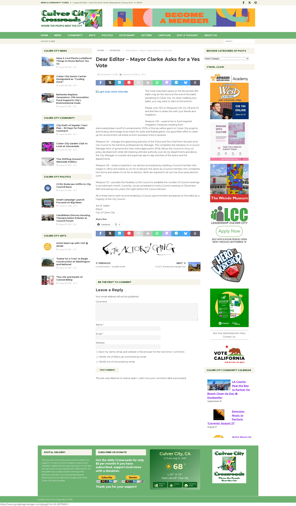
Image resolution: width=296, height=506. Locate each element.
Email (99, 333)
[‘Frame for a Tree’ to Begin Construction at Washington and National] (48, 262)
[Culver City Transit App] (229, 325)
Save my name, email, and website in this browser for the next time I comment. (142, 351)
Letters (146, 35)
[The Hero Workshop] (229, 283)
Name (99, 324)
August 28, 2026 (65, 67)
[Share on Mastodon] (166, 83)
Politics (107, 35)
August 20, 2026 (65, 224)
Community (75, 35)
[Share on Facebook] (100, 83)
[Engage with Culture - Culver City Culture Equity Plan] (229, 159)
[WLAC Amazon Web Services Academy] (229, 117)
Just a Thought (187, 35)
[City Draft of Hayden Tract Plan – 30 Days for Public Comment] (48, 128)
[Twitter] (249, 2)
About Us (210, 35)
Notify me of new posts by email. (117, 361)
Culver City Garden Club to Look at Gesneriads (72, 145)
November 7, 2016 (109, 74)
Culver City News (55, 50)
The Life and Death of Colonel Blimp (69, 278)
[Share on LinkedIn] (119, 83)
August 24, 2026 (65, 206)
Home (44, 35)
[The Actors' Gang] (148, 254)
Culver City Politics (57, 176)
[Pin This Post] (129, 83)
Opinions (127, 74)
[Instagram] (255, 2)
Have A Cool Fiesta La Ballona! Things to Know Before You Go (74, 61)
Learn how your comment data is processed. (162, 378)
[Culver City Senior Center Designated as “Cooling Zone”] (48, 79)
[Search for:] (239, 41)
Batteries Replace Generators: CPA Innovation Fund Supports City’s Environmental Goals (72, 98)
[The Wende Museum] (229, 200)
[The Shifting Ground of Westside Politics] (48, 162)
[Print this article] (147, 83)
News (57, 35)
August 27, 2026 (65, 106)
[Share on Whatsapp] (157, 83)
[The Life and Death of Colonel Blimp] (48, 280)
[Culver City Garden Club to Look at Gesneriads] (48, 146)
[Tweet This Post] (110, 83)
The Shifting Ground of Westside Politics (70, 160)
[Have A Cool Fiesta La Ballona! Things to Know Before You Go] (48, 61)
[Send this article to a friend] (138, 83)
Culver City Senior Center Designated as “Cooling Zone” (71, 79)
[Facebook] (243, 2)
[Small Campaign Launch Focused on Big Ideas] (48, 203)
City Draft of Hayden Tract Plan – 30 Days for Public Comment (71, 128)
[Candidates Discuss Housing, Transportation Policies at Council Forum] (48, 218)
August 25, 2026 (65, 165)
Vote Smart (127, 35)
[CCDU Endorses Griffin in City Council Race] (48, 187)
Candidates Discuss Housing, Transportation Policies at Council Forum (73, 218)
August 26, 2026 (65, 150)
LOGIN (69, 499)
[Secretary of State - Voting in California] (229, 361)
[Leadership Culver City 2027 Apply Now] (229, 242)
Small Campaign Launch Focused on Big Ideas (70, 201)
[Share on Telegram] (176, 83)
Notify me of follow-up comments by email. (122, 356)
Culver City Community (59, 118)
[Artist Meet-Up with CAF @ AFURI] (48, 246)
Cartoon (164, 35)
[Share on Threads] (195, 83)
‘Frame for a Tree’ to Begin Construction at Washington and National (73, 261)
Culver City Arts (55, 235)
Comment (101, 301)
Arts (92, 35)
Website (100, 342)
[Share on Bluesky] (185, 83)
